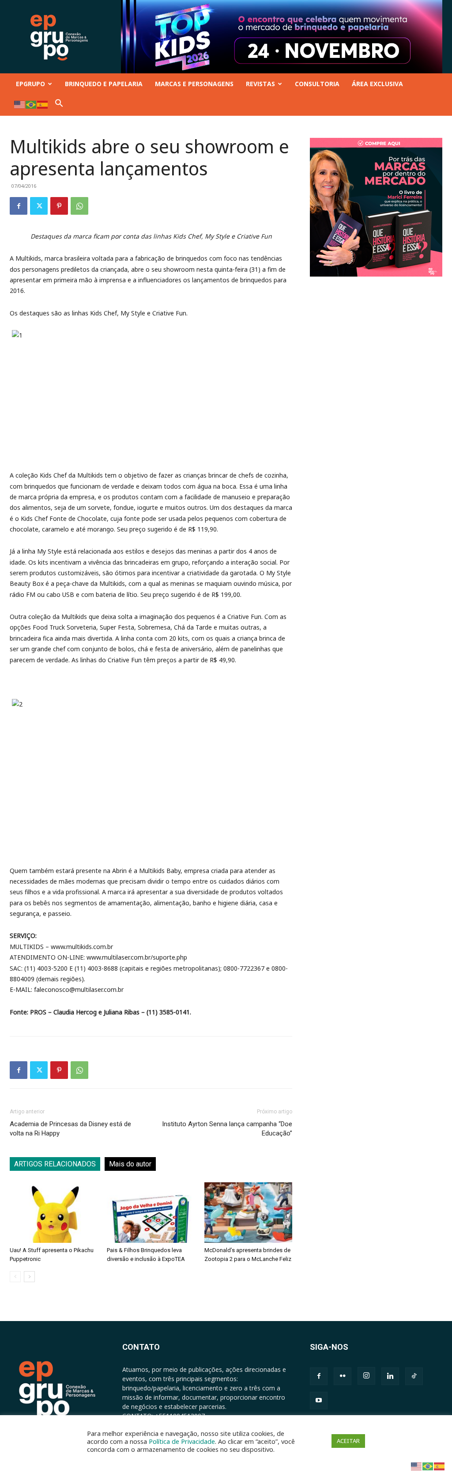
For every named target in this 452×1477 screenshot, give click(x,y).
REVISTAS (260, 84)
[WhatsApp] (79, 206)
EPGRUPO (30, 84)
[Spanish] (43, 104)
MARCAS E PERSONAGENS (194, 84)
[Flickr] (342, 1376)
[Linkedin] (390, 1376)
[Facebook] (18, 206)
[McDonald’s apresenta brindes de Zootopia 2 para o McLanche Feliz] (248, 1212)
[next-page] (29, 1276)
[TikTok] (414, 1376)
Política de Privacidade (182, 1441)
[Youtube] (319, 1400)
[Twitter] (39, 206)
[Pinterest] (59, 206)
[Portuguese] (31, 104)
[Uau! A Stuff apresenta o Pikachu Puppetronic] (54, 1212)
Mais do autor (130, 1164)
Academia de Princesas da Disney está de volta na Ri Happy (70, 1128)
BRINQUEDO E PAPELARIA (104, 84)
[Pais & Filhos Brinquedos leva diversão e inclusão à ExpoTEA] (151, 1212)
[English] (20, 104)
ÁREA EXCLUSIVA (377, 84)
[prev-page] (15, 1276)
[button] (59, 105)
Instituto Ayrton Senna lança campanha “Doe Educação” (227, 1128)
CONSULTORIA (317, 84)
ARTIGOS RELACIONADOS (55, 1164)
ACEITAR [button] (348, 1441)
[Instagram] (366, 1376)
